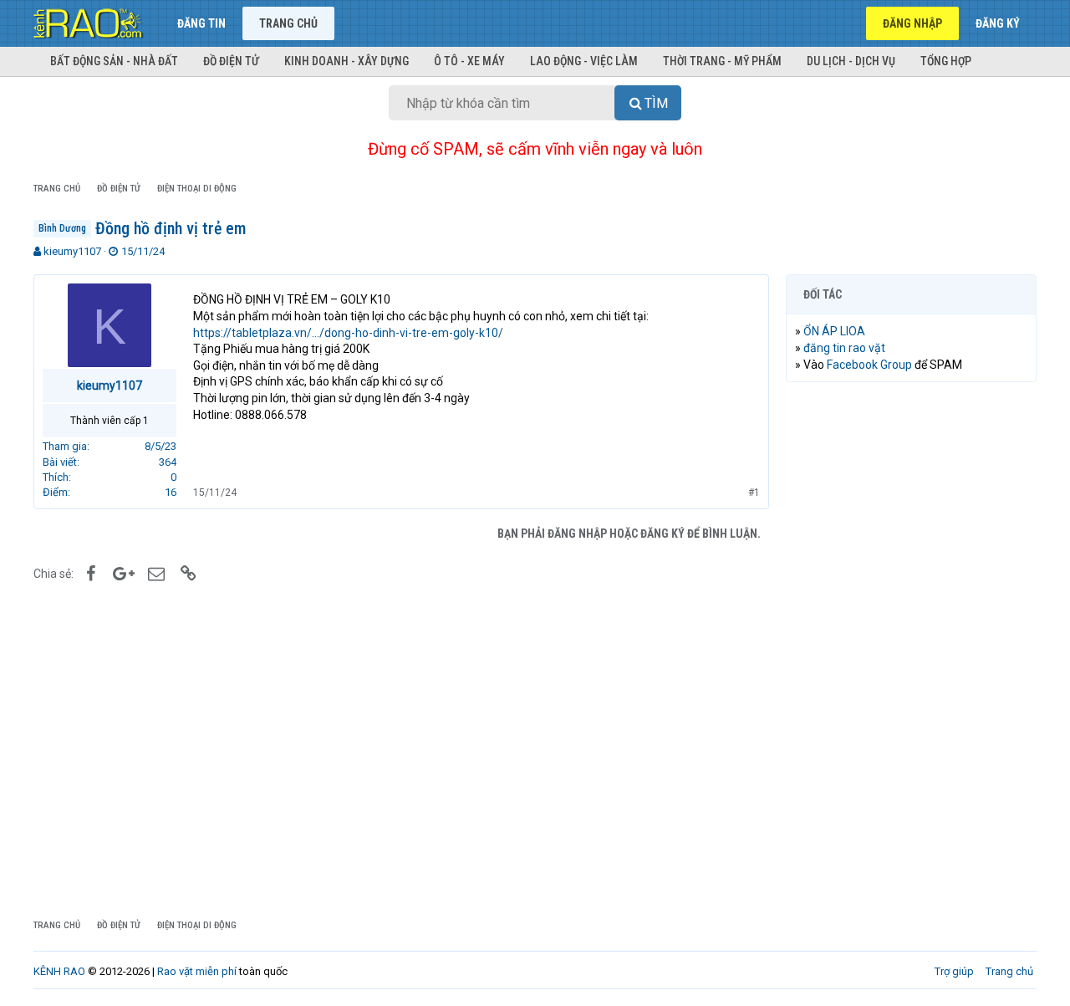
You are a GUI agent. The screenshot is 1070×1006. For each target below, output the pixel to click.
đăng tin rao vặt (844, 348)
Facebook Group (869, 364)
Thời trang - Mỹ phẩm (722, 61)
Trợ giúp (954, 971)
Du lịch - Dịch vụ (851, 61)
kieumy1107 (72, 251)
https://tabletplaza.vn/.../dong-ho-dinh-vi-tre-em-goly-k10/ (348, 333)
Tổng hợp (945, 61)
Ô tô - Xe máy (469, 61)
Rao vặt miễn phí (197, 971)
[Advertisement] (911, 650)
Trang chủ (288, 23)
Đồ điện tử (231, 61)
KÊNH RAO (59, 971)
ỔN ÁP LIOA (834, 331)
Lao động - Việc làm (584, 61)
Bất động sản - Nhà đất (114, 61)
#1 (754, 492)
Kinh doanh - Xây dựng (346, 61)
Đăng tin (201, 23)
